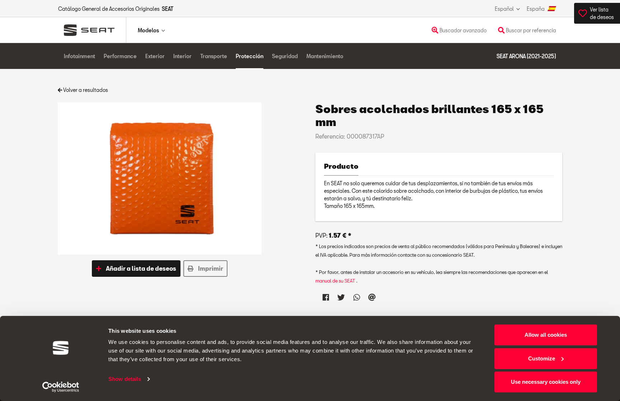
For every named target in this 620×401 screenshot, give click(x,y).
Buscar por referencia (530, 30)
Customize (541, 358)
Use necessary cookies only (546, 382)
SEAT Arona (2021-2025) (526, 56)
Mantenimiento (324, 56)
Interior (182, 56)
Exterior (155, 56)
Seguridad (285, 56)
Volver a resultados (85, 90)
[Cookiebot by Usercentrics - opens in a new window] (60, 387)
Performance (120, 56)
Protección (249, 56)
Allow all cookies (546, 335)
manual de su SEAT (335, 281)
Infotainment (79, 56)
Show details (124, 379)
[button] (136, 268)
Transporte (213, 56)
